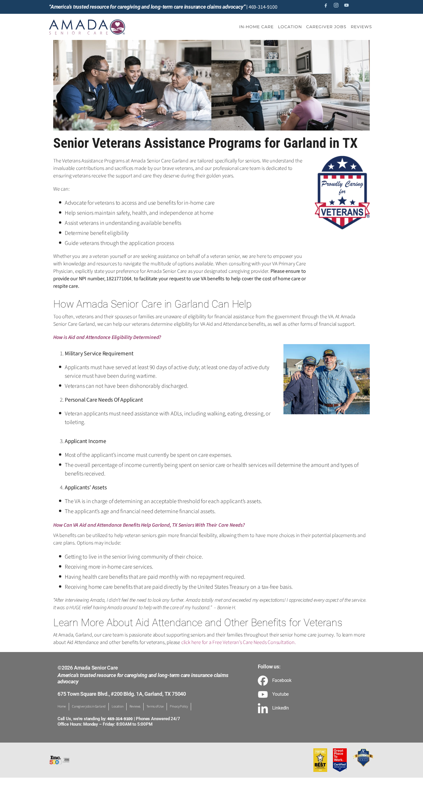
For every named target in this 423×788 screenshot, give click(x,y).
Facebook (281, 680)
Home (62, 706)
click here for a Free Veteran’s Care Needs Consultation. (238, 642)
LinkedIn (280, 708)
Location (117, 706)
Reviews (135, 706)
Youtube (280, 694)
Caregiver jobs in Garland (89, 706)
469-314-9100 (263, 7)
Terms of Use (155, 706)
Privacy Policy (179, 706)
